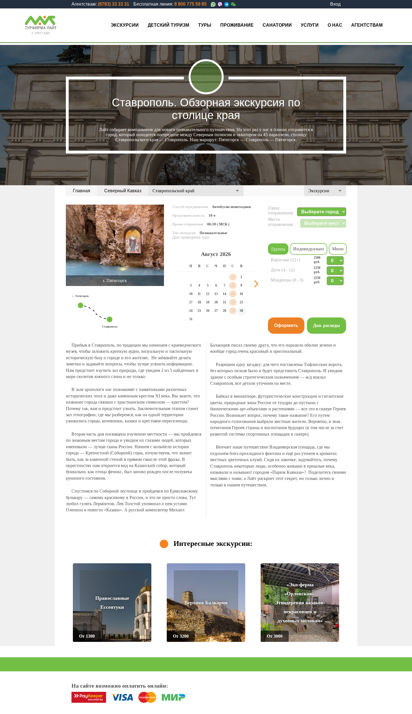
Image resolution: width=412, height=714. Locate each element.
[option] (115, 245)
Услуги (310, 25)
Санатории (277, 25)
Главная (81, 190)
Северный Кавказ (122, 190)
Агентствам (367, 25)
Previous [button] (176, 283)
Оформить (286, 325)
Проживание (237, 25)
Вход (335, 4)
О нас (335, 25)
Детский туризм (168, 25)
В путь (137, 636)
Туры (204, 25)
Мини (338, 248)
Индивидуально (308, 248)
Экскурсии (125, 25)
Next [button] (256, 283)
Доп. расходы (326, 325)
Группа (278, 249)
